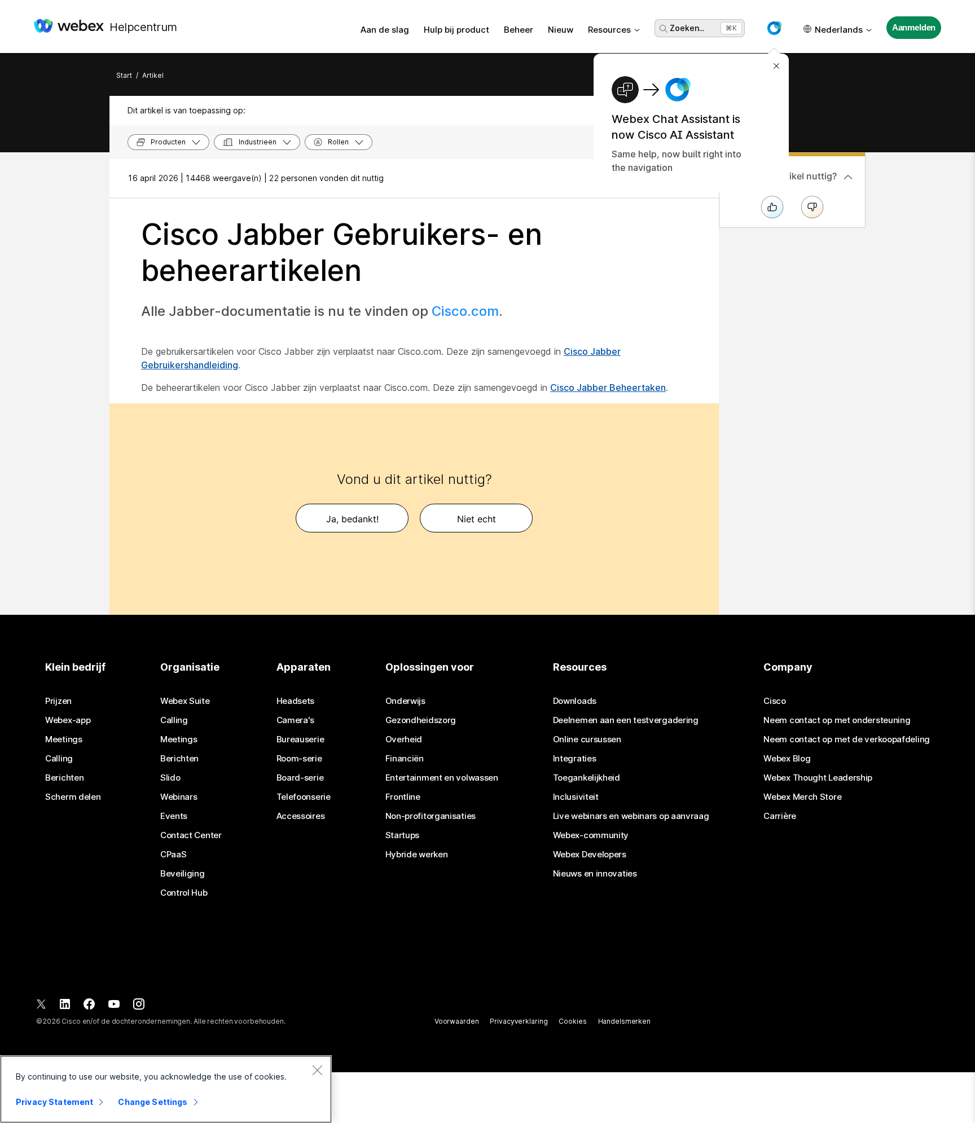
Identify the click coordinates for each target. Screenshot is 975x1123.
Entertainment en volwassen (441, 778)
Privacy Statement (54, 1102)
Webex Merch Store (802, 797)
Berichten (64, 778)
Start (124, 75)
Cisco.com (465, 311)
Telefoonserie (303, 797)
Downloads (574, 701)
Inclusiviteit (576, 797)
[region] (166, 1089)
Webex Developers (589, 854)
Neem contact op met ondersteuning (836, 720)
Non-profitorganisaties (430, 816)
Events (173, 816)
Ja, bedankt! (352, 519)
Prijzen (58, 701)
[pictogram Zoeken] (663, 29)
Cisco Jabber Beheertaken (608, 387)
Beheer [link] (518, 29)
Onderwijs (405, 701)
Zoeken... (687, 28)
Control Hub (184, 893)
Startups (402, 835)
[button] (774, 28)
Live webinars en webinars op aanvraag (631, 816)
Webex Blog (786, 759)
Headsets (295, 701)
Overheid (404, 739)
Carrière (779, 816)
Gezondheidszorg (420, 720)
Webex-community (591, 835)
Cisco (774, 701)
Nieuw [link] (560, 29)
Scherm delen (72, 797)
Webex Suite (185, 701)
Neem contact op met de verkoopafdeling (846, 739)
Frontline (402, 797)
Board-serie (300, 778)
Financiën (404, 759)
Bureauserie (300, 739)
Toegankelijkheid (586, 778)
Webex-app (67, 720)
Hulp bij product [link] (456, 29)
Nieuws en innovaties (595, 874)
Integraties (574, 759)
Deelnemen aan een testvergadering (626, 720)
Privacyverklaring (518, 1021)
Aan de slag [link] (385, 29)
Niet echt (476, 519)
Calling (59, 759)
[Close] (317, 1070)
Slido (170, 778)
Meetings (63, 739)
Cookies (572, 1021)
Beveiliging (182, 874)
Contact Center (191, 835)
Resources (609, 29)
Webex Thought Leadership (817, 778)
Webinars (178, 797)
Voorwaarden (456, 1021)
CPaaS (173, 854)
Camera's (295, 720)
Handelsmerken (624, 1021)
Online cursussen (587, 739)
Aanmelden (914, 27)
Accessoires (300, 816)
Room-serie (299, 759)
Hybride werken (416, 854)
